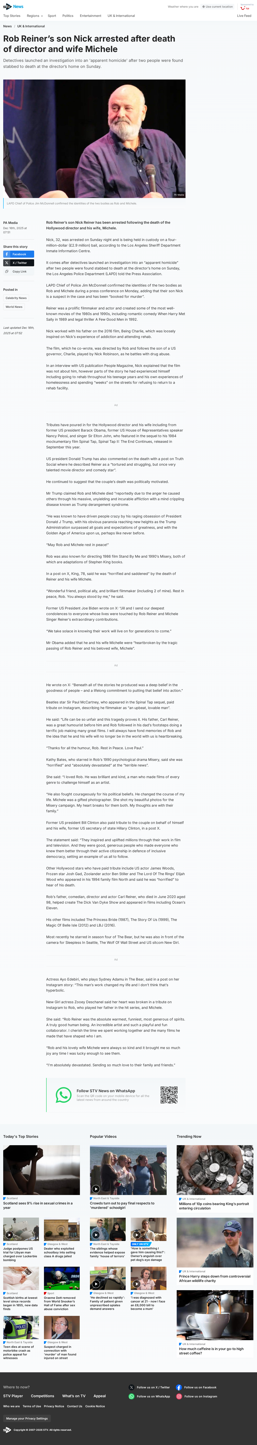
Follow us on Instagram (201, 1396)
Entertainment (90, 16)
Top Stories (11, 16)
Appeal (100, 1396)
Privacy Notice (54, 1406)
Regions (33, 16)
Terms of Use (32, 1406)
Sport (52, 16)
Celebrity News (16, 298)
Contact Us (74, 1406)
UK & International (121, 16)
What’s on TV (74, 1396)
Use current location (219, 6)
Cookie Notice (95, 1406)
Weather (173, 6)
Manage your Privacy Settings (27, 1418)
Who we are (11, 1406)
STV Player (13, 1396)
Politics (67, 16)
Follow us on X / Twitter (153, 1387)
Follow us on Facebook (200, 1387)
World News (14, 306)
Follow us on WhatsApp (153, 1396)
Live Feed (244, 16)
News (7, 26)
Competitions (42, 1396)
